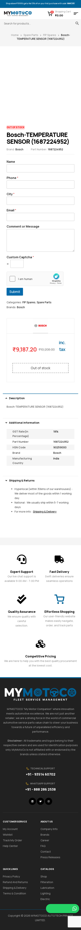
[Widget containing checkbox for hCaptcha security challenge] (35, 279)
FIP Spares (49, 35)
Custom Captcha (20, 257)
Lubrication (47, 887)
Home (15, 35)
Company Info (49, 829)
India (56, 458)
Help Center (10, 846)
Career (44, 840)
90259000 (59, 447)
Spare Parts (31, 35)
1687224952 (61, 441)
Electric (45, 899)
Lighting (45, 893)
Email (11, 210)
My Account (10, 829)
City (11, 194)
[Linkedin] (32, 801)
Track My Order (12, 840)
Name (11, 162)
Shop (43, 876)
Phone (12, 178)
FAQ (43, 846)
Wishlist (8, 834)
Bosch (19, 149)
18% (55, 431)
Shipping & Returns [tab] (21, 480)
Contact (45, 851)
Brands (44, 834)
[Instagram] (48, 801)
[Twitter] (40, 801)
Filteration (46, 882)
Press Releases (50, 857)
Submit (14, 292)
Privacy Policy (11, 876)
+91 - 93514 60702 (40, 774)
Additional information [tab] (24, 422)
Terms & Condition (14, 893)
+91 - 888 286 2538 (40, 789)
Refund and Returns (15, 882)
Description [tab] (17, 398)
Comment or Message (23, 226)
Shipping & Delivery (14, 887)
